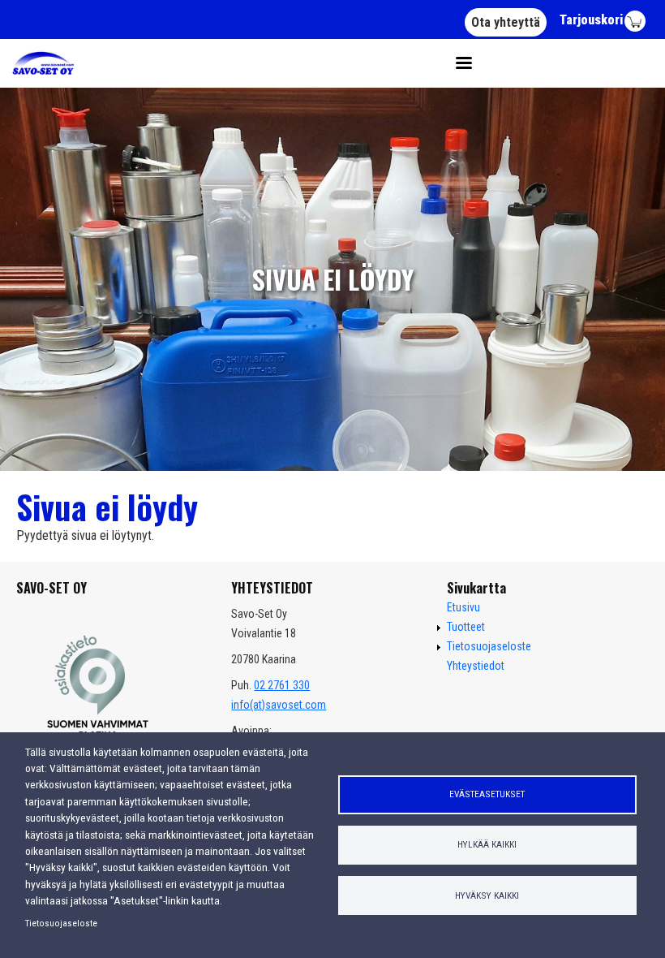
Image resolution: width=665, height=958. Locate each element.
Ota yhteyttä (505, 22)
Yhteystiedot (475, 665)
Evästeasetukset (487, 794)
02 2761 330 (282, 685)
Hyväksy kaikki (487, 895)
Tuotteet (466, 626)
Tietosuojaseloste (61, 923)
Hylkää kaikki (487, 844)
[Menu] (458, 63)
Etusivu (463, 607)
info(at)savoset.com (278, 704)
